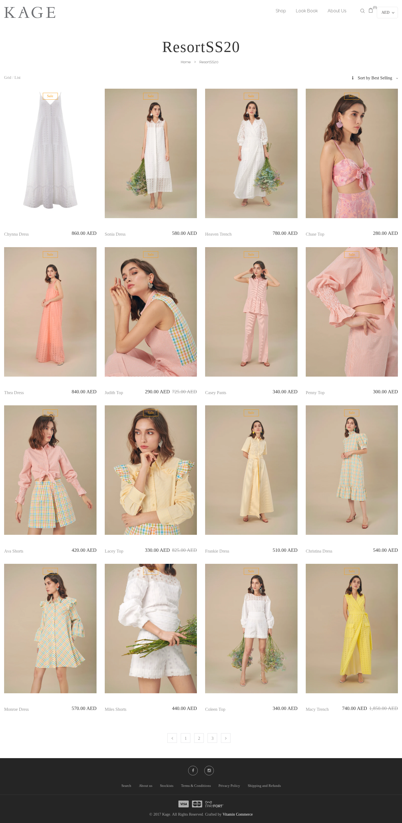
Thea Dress (14, 392)
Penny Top (315, 392)
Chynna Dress (16, 234)
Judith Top (114, 392)
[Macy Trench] (352, 628)
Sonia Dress (115, 234)
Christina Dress (319, 551)
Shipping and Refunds (264, 786)
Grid (7, 78)
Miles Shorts (115, 709)
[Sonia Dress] (151, 153)
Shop (281, 10)
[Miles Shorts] (151, 628)
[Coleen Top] (251, 628)
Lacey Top (114, 551)
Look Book (307, 10)
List (17, 78)
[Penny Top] (352, 312)
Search (126, 786)
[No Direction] (353, 78)
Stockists (166, 786)
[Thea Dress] (50, 312)
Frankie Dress (217, 551)
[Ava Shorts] (50, 470)
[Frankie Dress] (251, 470)
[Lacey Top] (151, 470)
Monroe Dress (16, 709)
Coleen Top (215, 709)
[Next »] (226, 738)
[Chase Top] (352, 153)
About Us (337, 10)
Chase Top (315, 234)
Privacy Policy (229, 786)
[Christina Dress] (352, 470)
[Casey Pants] (251, 312)
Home (186, 62)
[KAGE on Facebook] (193, 771)
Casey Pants (215, 392)
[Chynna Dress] (50, 150)
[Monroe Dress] (50, 628)
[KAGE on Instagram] (209, 771)
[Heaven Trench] (251, 153)
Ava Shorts (13, 551)
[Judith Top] (151, 312)
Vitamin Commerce (238, 814)
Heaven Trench (218, 234)
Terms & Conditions (196, 786)
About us (145, 786)
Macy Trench (317, 709)
